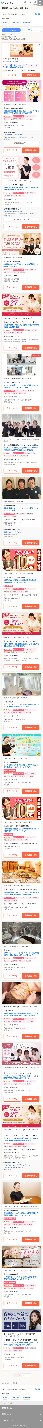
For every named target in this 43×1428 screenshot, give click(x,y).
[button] (21, 113)
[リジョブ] (7, 2)
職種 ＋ (5, 22)
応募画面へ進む (31, 75)
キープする (12, 75)
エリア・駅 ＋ (15, 22)
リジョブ (3, 1403)
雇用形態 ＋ (26, 22)
